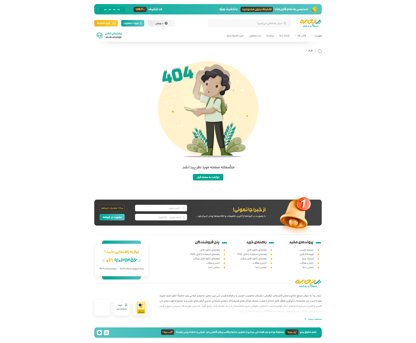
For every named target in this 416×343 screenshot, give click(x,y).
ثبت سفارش (255, 35)
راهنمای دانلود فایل (256, 250)
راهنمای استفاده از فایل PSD (251, 254)
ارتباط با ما (284, 35)
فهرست (318, 35)
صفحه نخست (306, 250)
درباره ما (270, 35)
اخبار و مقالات (306, 263)
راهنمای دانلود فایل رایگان (253, 258)
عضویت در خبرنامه (112, 217)
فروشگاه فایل (306, 254)
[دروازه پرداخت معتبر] (141, 308)
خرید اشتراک (103, 23)
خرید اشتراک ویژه (235, 35)
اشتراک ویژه (307, 258)
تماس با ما (307, 267)
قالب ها (302, 35)
